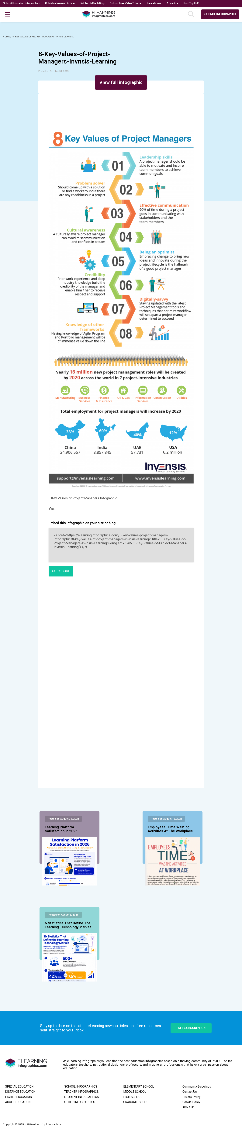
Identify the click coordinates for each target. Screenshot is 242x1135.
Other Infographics (79, 1102)
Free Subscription (191, 1028)
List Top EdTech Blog (92, 3)
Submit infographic (220, 14)
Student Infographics (81, 1097)
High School (132, 1097)
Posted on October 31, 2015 (53, 71)
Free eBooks (154, 3)
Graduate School (136, 1102)
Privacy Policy (191, 1097)
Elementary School (138, 1086)
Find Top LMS (191, 3)
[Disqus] (121, 634)
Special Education (19, 1086)
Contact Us (189, 1091)
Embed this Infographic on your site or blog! (82, 523)
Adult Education (17, 1102)
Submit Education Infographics (21, 3)
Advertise (172, 3)
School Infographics (80, 1086)
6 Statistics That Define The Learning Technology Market (68, 925)
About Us (188, 1107)
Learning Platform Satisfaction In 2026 (61, 829)
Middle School (134, 1091)
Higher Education (18, 1097)
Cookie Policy (191, 1102)
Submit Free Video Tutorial (125, 3)
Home (6, 36)
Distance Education (20, 1091)
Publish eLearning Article (60, 3)
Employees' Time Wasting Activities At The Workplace (170, 829)
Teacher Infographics (81, 1091)
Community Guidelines (196, 1086)
